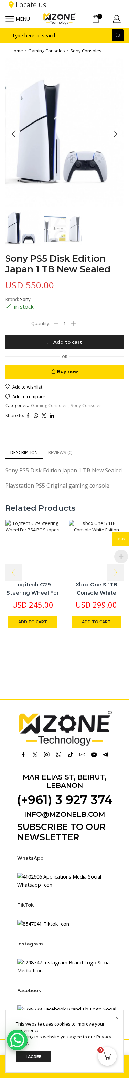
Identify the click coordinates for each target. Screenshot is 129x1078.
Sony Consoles (85, 51)
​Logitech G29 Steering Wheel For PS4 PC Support (33, 592)
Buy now (67, 371)
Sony (25, 299)
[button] (13, 134)
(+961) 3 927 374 (64, 799)
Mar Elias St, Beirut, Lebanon (64, 781)
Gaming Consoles (46, 51)
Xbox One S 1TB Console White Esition (96, 592)
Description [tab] (24, 452)
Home (17, 51)
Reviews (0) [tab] (60, 452)
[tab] (24, 452)
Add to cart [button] (32, 621)
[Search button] (118, 35)
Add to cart (67, 342)
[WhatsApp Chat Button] (17, 1040)
